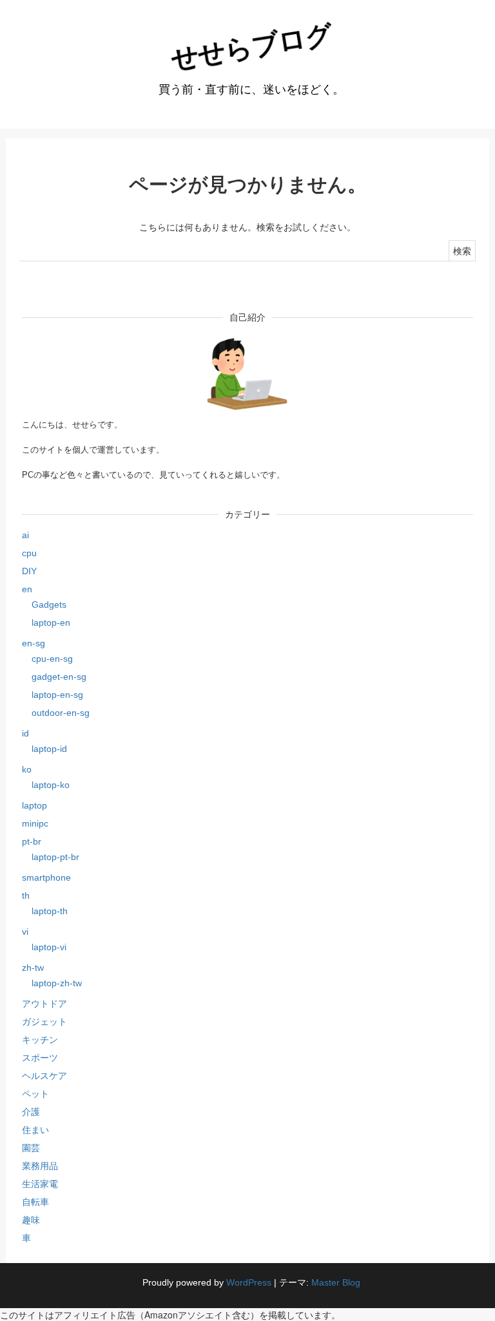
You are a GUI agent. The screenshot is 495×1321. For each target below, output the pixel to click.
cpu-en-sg (52, 658)
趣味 (31, 1220)
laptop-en (51, 622)
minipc (35, 823)
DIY (29, 571)
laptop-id (49, 749)
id (25, 733)
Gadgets (49, 604)
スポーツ (40, 1058)
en (27, 589)
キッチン (40, 1040)
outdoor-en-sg (61, 712)
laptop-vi (49, 947)
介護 (31, 1112)
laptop (34, 805)
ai (25, 535)
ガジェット (44, 1022)
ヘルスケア (44, 1076)
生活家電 (40, 1184)
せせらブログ (251, 46)
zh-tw (33, 967)
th (26, 895)
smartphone (46, 877)
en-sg (33, 643)
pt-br (31, 841)
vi (25, 931)
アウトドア (44, 1003)
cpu (29, 553)
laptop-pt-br (55, 857)
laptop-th (50, 911)
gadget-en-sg (59, 676)
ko (27, 769)
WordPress (248, 1282)
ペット (35, 1094)
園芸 (31, 1148)
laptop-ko (51, 785)
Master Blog (335, 1282)
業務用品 (40, 1166)
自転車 (35, 1202)
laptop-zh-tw (57, 983)
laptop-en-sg (57, 694)
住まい (35, 1130)
